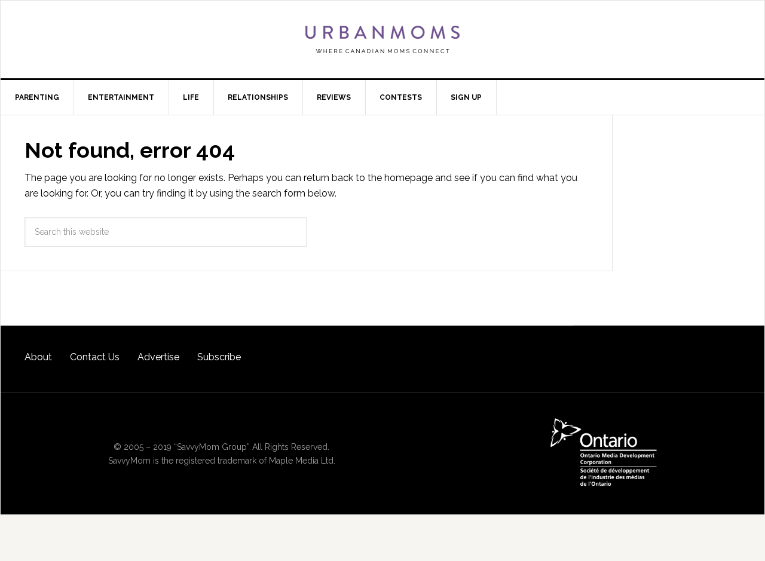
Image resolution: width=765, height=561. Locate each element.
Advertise (158, 357)
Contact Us (95, 357)
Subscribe (219, 357)
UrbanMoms (382, 39)
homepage (408, 177)
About (38, 357)
